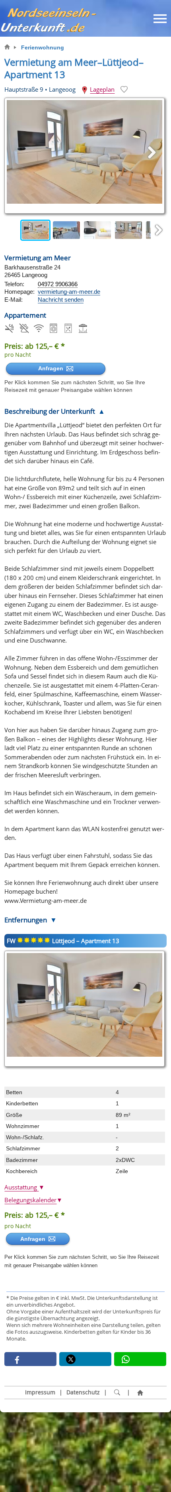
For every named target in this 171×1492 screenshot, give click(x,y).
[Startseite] (140, 1393)
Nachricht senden (61, 299)
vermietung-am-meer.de (69, 291)
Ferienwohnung (42, 47)
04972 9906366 (58, 284)
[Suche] (117, 1393)
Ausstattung (24, 1187)
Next (159, 230)
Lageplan (102, 89)
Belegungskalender (33, 1200)
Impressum (40, 1392)
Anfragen (52, 368)
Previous (12, 230)
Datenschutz (83, 1392)
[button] (30, 1359)
